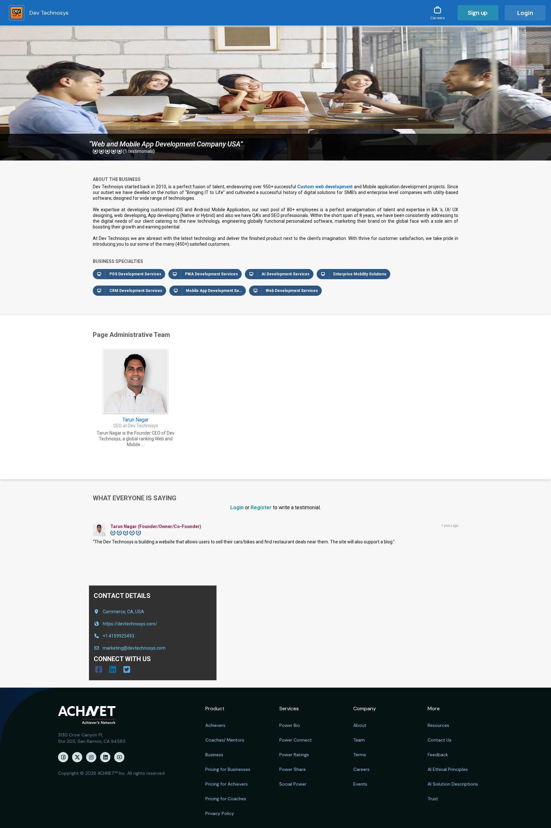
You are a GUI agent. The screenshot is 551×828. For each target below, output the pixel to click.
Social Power (292, 784)
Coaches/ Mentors (224, 740)
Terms (359, 754)
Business (214, 754)
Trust (433, 799)
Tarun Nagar (135, 420)
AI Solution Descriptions (453, 784)
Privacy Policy (219, 813)
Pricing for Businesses (227, 769)
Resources (438, 725)
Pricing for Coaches (225, 799)
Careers (361, 769)
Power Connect (295, 740)
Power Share (292, 769)
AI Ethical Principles (448, 769)
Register (261, 507)
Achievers (215, 725)
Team (359, 740)
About (359, 725)
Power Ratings (294, 754)
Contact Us (440, 740)
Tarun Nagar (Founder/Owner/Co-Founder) (155, 526)
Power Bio (289, 725)
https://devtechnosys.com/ (130, 623)
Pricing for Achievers (226, 784)
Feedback (438, 754)
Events (360, 784)
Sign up (478, 13)
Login (525, 13)
